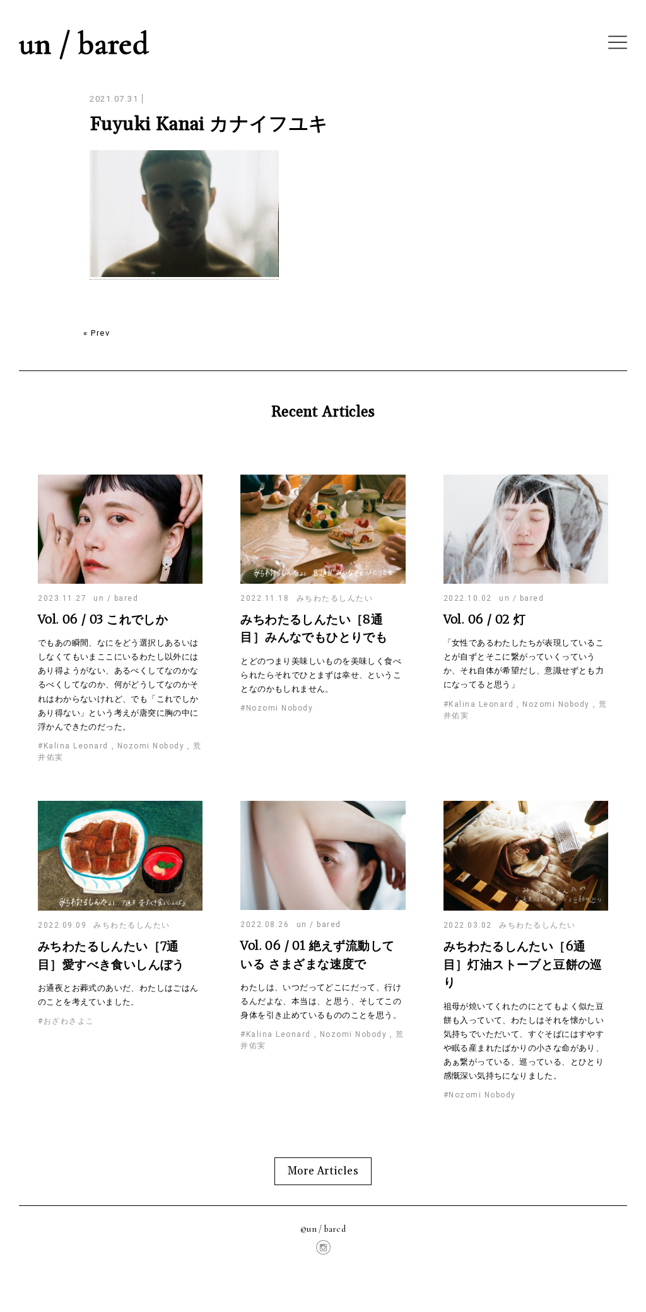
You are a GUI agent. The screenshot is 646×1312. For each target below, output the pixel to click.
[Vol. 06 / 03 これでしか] (120, 581)
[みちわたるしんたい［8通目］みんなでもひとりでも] (322, 581)
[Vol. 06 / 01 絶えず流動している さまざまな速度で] (322, 907)
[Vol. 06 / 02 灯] (525, 581)
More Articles (323, 1171)
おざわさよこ (69, 1021)
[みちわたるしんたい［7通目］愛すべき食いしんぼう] (120, 908)
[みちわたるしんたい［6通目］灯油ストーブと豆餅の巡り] (525, 908)
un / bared (84, 43)
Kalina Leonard (76, 746)
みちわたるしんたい (335, 598)
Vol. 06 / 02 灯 (484, 619)
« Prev (96, 333)
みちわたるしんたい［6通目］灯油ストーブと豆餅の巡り (522, 964)
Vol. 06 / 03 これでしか (103, 619)
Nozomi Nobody (151, 746)
